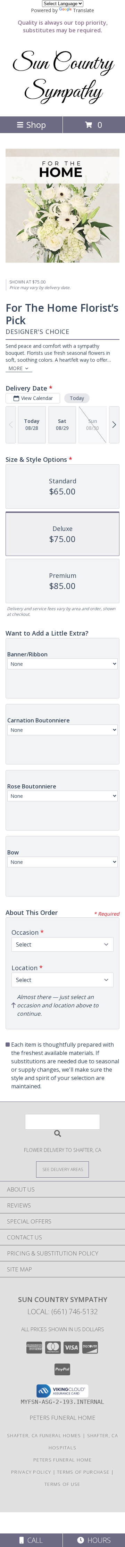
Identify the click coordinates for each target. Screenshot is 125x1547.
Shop (36, 124)
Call (33, 1540)
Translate (83, 10)
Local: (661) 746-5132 (62, 1311)
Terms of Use (62, 1484)
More (15, 368)
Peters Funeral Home (62, 1418)
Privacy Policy (31, 1472)
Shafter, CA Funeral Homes (44, 1435)
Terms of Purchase (83, 1472)
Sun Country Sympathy (62, 78)
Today (77, 398)
